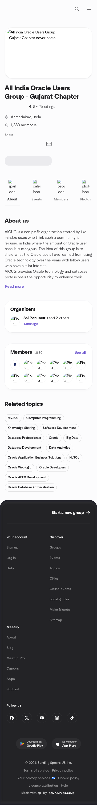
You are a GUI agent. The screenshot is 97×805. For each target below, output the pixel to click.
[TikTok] (72, 718)
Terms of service (36, 770)
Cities (54, 578)
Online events (60, 589)
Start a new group (68, 513)
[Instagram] (57, 718)
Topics (55, 568)
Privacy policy (62, 770)
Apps (11, 679)
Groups (55, 547)
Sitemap (56, 620)
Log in (11, 558)
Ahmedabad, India (26, 117)
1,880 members (23, 125)
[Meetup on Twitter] (27, 718)
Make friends (60, 609)
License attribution (43, 785)
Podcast (13, 689)
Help (10, 568)
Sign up (12, 547)
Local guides (59, 599)
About (11, 637)
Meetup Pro (16, 658)
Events (55, 558)
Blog (10, 648)
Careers (13, 668)
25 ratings (47, 107)
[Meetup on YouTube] (42, 718)
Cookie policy (69, 778)
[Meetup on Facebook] (12, 718)
